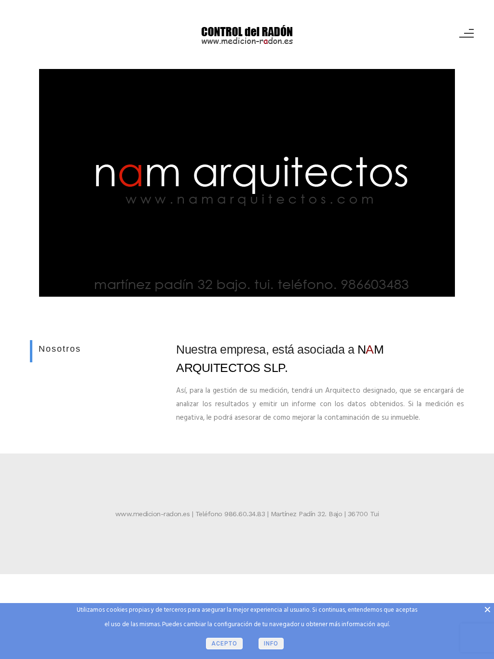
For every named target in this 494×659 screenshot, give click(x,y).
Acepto (224, 643)
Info (271, 643)
